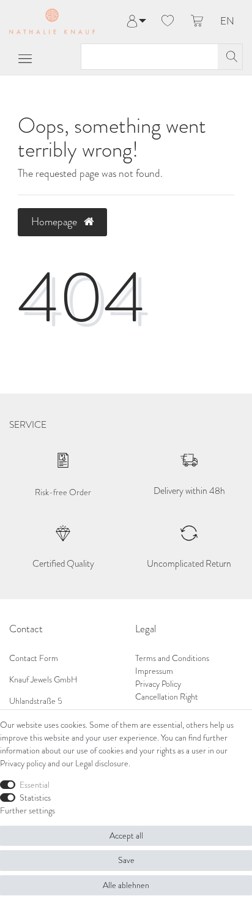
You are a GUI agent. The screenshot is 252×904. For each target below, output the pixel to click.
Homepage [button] (55, 221)
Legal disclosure (101, 763)
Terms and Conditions (172, 658)
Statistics (35, 798)
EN (227, 22)
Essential (35, 785)
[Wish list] (167, 21)
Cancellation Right (166, 697)
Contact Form (33, 658)
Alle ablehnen (126, 885)
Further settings (27, 810)
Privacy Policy (158, 684)
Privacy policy (23, 763)
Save (126, 860)
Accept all (126, 836)
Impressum (154, 671)
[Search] (230, 56)
